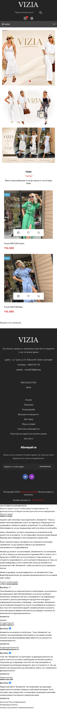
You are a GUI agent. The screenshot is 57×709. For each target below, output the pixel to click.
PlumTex (14, 705)
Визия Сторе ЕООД (28, 492)
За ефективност (38, 509)
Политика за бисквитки (28, 429)
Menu (7, 24)
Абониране (45, 467)
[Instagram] (31, 476)
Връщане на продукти (28, 414)
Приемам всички (26, 708)
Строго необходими (22, 509)
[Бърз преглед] (38, 232)
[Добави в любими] (28, 232)
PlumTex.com (38, 500)
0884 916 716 (34, 365)
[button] (27, 81)
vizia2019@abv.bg (32, 370)
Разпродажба (28, 409)
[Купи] (18, 232)
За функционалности (9, 647)
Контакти (28, 439)
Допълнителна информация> (13, 702)
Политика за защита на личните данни (28, 434)
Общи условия (28, 424)
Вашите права (6, 509)
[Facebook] (25, 476)
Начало (28, 400)
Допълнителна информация (42, 511)
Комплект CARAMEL (13, 307)
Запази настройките (9, 708)
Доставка (28, 419)
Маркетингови (23, 511)
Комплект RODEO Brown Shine (17, 243)
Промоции (28, 405)
